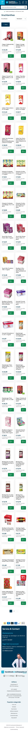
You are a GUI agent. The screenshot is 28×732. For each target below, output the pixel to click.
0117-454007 (14, 689)
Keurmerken (14, 709)
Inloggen (20, 3)
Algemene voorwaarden (9, 727)
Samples (14, 706)
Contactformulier (14, 715)
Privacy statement (20, 727)
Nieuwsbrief (14, 717)
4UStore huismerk (14, 711)
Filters (6, 24)
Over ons (14, 704)
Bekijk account (8, 651)
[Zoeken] (25, 7)
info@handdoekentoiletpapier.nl (14, 691)
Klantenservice (7, 633)
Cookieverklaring (14, 729)
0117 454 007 (8, 640)
